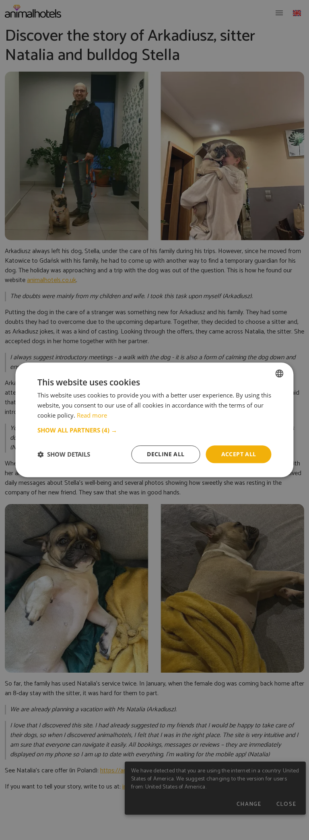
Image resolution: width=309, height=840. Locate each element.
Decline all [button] (165, 454)
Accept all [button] (238, 454)
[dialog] (154, 419)
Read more (92, 415)
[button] (154, 430)
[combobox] (280, 373)
